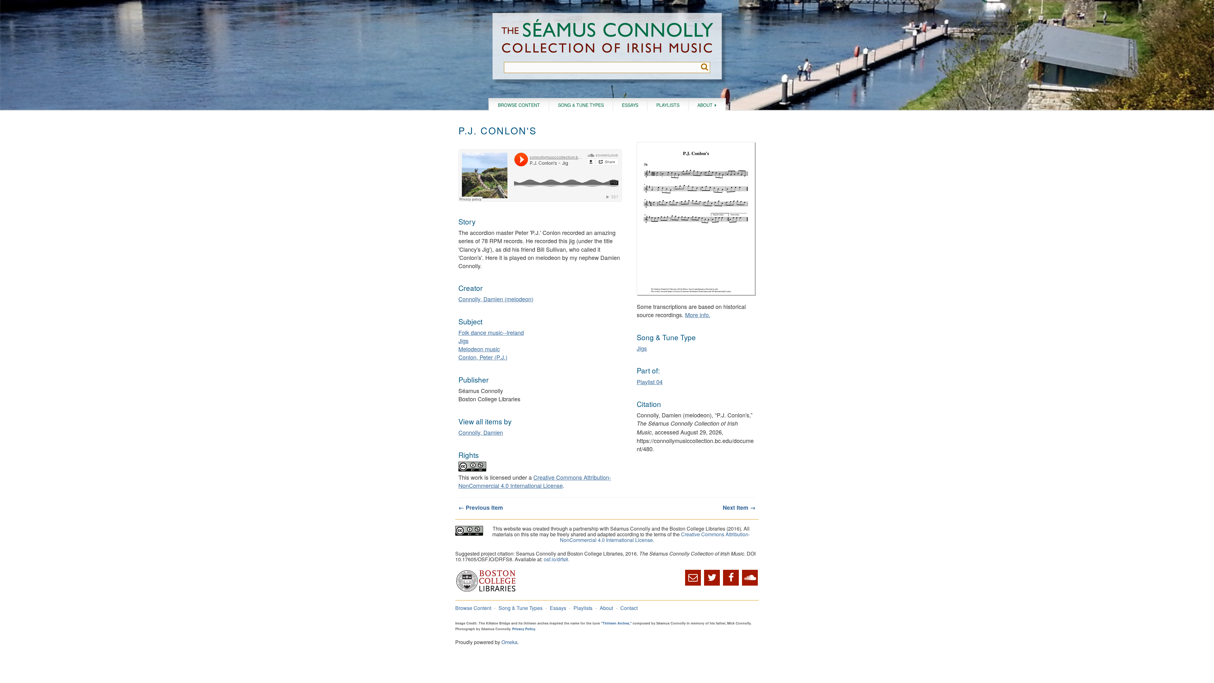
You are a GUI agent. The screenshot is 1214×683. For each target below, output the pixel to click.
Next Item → (739, 507)
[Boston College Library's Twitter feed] (712, 578)
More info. (697, 315)
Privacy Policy (523, 628)
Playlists (667, 105)
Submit (704, 67)
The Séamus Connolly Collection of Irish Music (607, 37)
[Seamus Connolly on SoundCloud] (750, 578)
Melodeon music (479, 349)
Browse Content (519, 105)
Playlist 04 (650, 382)
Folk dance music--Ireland (491, 332)
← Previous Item (480, 507)
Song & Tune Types (581, 105)
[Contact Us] (693, 578)
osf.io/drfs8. (556, 559)
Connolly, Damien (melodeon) (495, 299)
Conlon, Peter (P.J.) (482, 357)
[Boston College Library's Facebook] (731, 578)
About (705, 105)
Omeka (509, 642)
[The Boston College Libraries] (486, 590)
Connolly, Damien (480, 432)
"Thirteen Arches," (616, 623)
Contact (629, 608)
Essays (630, 105)
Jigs (463, 340)
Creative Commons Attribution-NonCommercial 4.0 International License (534, 481)
